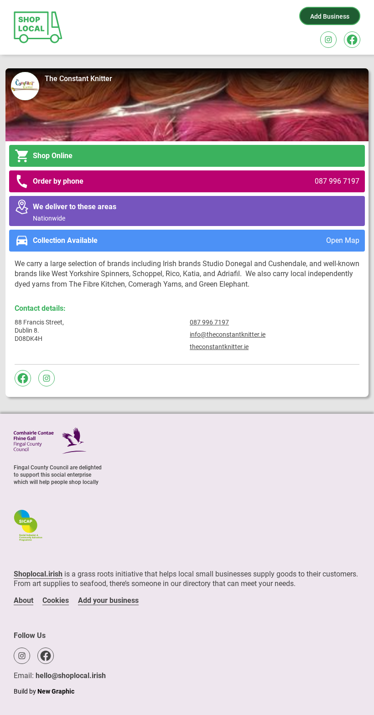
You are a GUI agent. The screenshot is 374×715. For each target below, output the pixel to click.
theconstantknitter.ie (219, 346)
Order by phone (196, 181)
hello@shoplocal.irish (71, 675)
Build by (44, 691)
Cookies (55, 600)
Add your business (108, 600)
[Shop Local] (39, 27)
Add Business (329, 16)
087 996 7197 (209, 322)
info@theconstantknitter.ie (227, 334)
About (23, 600)
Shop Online (53, 155)
